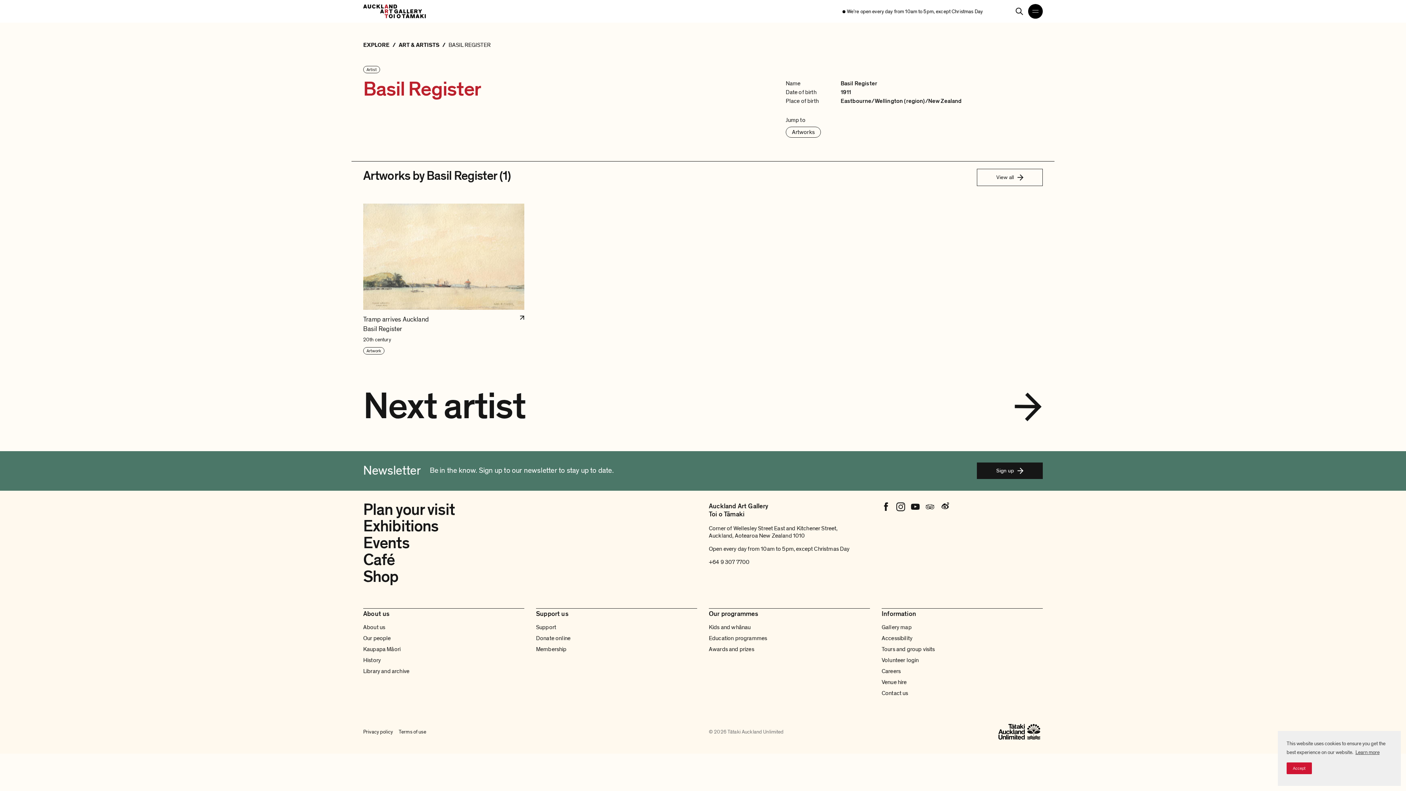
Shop (380, 576)
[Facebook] (886, 506)
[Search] (1019, 11)
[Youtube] (915, 506)
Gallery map (897, 627)
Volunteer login (900, 660)
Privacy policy (378, 732)
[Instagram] (900, 506)
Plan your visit (409, 509)
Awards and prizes (731, 649)
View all (1005, 177)
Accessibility (897, 638)
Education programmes (738, 638)
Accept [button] (1299, 768)
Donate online (553, 638)
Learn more (1367, 752)
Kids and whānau (730, 627)
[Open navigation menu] (1035, 11)
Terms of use (412, 732)
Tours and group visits (908, 649)
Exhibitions (400, 526)
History (372, 660)
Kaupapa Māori (382, 649)
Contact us (895, 693)
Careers (891, 671)
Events (386, 543)
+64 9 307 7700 (729, 562)
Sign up (1005, 470)
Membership (551, 649)
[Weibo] (944, 506)
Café (379, 560)
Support (546, 627)
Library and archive (386, 671)
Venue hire (894, 682)
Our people (377, 638)
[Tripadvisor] (930, 506)
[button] (443, 279)
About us (374, 627)
